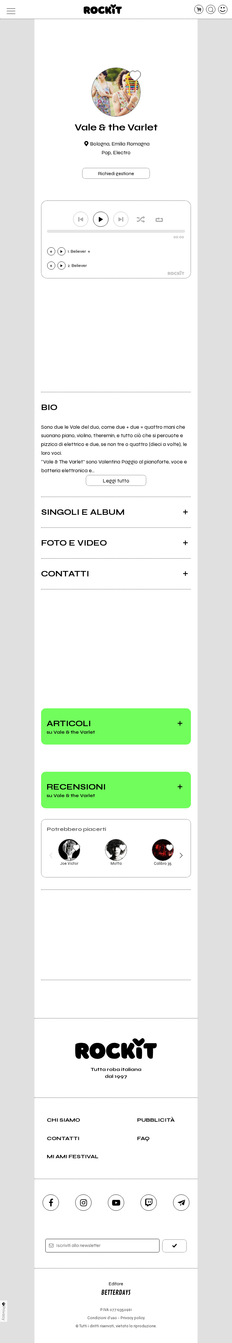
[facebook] (51, 1202)
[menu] (9, 9)
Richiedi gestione (116, 173)
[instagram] (83, 1202)
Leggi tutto (116, 480)
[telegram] (181, 1202)
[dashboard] (222, 9)
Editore (112, 1286)
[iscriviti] (174, 1245)
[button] (51, 855)
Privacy (3, 1313)
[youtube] (116, 1202)
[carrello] (199, 9)
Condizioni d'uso (102, 1318)
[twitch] (148, 1202)
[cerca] (210, 9)
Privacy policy (133, 1318)
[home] (103, 9)
